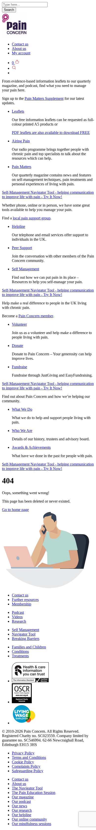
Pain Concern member (35, 316)
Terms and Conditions (29, 757)
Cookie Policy (23, 762)
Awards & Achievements (31, 447)
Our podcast (21, 801)
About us (19, 48)
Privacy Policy (23, 753)
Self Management (25, 269)
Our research (22, 810)
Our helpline (21, 815)
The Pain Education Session (33, 792)
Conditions (20, 651)
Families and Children (29, 647)
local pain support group (31, 218)
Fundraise (19, 367)
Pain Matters (21, 167)
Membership (21, 604)
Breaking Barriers (25, 639)
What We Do (22, 409)
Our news (19, 806)
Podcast (18, 612)
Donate (17, 345)
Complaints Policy (26, 766)
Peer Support (22, 248)
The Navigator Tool (27, 788)
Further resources (25, 599)
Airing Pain (21, 141)
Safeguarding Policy (27, 771)
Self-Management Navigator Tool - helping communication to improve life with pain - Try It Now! (48, 194)
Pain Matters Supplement (44, 98)
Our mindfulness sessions (31, 824)
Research (19, 621)
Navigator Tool (23, 634)
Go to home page (15, 510)
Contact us (20, 44)
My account (21, 53)
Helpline (18, 226)
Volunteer (19, 324)
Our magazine (23, 797)
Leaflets (18, 111)
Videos (17, 617)
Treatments (20, 656)
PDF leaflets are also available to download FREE (51, 132)
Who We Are (22, 430)
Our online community (29, 819)
